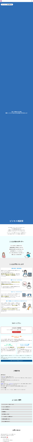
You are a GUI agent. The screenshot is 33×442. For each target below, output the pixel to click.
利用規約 (2, 383)
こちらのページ (11, 383)
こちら (4, 376)
